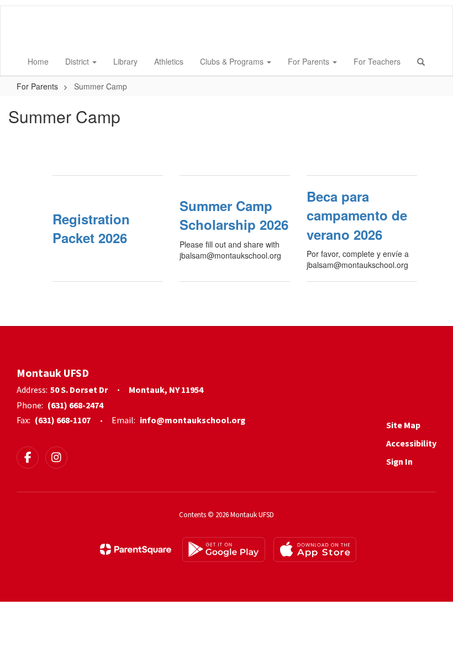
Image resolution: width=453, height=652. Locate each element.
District (78, 61)
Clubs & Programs (233, 61)
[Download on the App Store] (314, 549)
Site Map (403, 425)
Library (125, 61)
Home (38, 61)
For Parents (309, 61)
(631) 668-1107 (63, 420)
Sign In (399, 462)
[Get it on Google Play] (223, 549)
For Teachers (377, 61)
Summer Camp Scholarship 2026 (234, 215)
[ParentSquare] (135, 549)
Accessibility (411, 444)
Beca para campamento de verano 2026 (357, 215)
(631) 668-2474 (75, 405)
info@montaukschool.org (192, 420)
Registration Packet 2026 (91, 228)
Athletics (168, 61)
